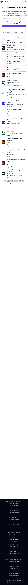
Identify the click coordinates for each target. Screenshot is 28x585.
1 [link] (7, 180)
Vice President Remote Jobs (14, 524)
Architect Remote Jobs (14, 517)
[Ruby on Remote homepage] (6, 2)
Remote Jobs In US (14, 564)
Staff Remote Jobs (14, 510)
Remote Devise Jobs (14, 548)
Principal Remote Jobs (14, 512)
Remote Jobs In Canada (14, 566)
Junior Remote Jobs (14, 503)
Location (9, 32)
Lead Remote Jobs (14, 515)
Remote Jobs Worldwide (14, 561)
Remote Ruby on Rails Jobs (14, 532)
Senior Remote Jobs (14, 508)
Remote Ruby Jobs (14, 530)
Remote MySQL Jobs (14, 546)
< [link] (5, 180)
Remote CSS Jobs (14, 544)
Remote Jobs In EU (14, 571)
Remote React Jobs (14, 551)
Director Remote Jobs (14, 522)
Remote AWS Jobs (14, 555)
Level (22, 32)
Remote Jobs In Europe (14, 573)
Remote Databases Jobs (14, 539)
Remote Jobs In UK (14, 568)
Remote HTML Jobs (14, 541)
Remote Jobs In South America (14, 582)
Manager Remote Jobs (14, 519)
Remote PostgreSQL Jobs (14, 553)
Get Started (14, 26)
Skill (16, 32)
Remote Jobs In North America (14, 580)
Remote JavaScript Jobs (14, 534)
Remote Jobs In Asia (14, 578)
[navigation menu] (23, 2)
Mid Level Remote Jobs (14, 505)
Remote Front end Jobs (14, 537)
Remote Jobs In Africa (14, 575)
